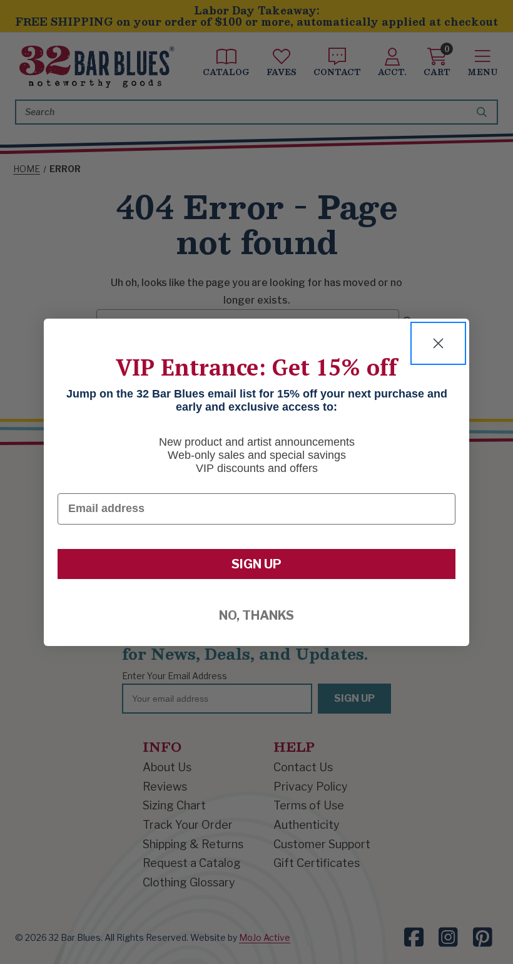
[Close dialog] (438, 343)
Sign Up (256, 564)
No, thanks (256, 615)
